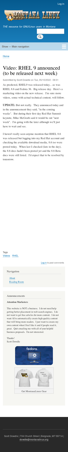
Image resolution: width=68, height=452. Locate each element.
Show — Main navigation (15, 46)
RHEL (15, 255)
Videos (6, 255)
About (12, 278)
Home (6, 56)
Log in (61, 3)
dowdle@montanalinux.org (34, 439)
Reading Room (16, 281)
